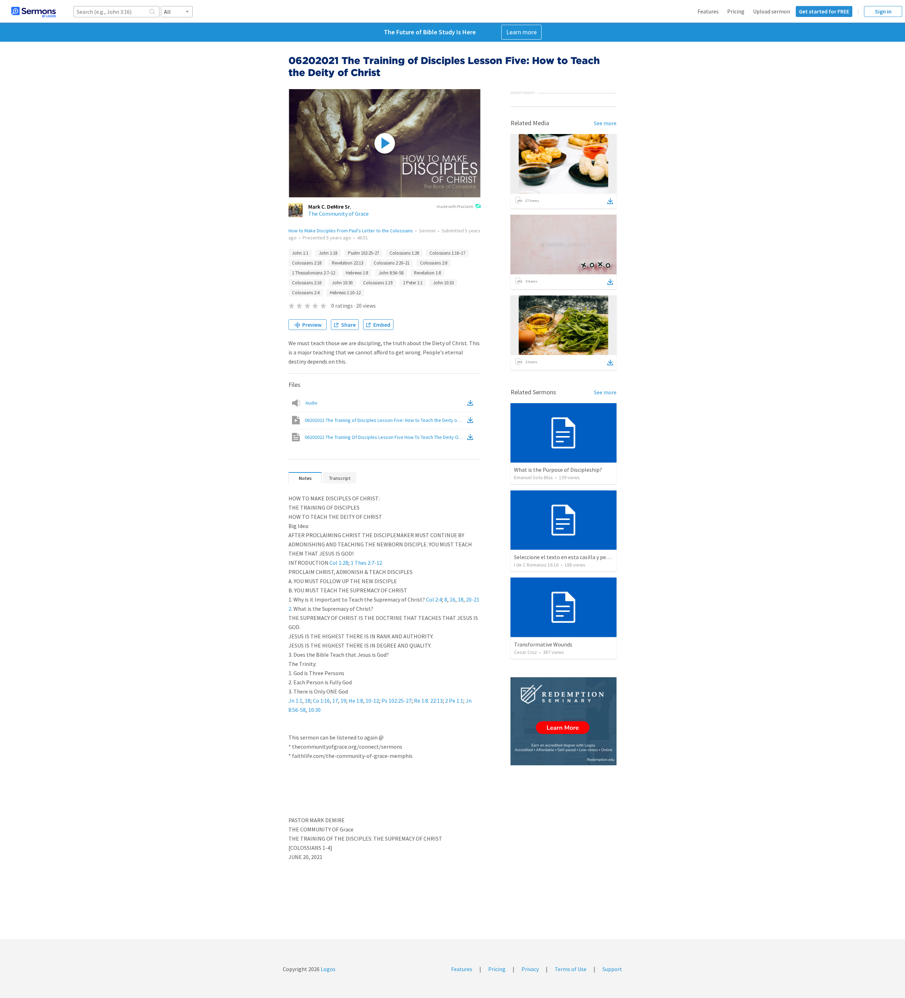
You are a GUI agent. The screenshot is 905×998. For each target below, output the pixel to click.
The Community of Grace (338, 213)
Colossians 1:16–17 (447, 253)
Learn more (521, 32)
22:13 (436, 700)
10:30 (314, 709)
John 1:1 (300, 253)
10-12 (372, 700)
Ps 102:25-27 (396, 700)
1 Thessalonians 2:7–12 (313, 273)
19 (343, 700)
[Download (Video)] (471, 420)
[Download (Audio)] (471, 403)
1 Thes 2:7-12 (366, 562)
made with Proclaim (455, 206)
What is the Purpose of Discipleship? (558, 469)
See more (605, 123)
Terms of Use (570, 969)
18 (460, 599)
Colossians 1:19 (377, 283)
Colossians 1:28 (404, 253)
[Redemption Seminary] (563, 721)
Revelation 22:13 (347, 263)
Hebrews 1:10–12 (345, 293)
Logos (327, 969)
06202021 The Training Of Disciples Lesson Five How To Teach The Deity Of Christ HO (385, 437)
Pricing (736, 11)
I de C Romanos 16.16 (536, 565)
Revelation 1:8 (427, 273)
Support (612, 969)
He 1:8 (356, 700)
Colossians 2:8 (433, 263)
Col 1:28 (338, 562)
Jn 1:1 (295, 700)
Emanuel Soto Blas (533, 477)
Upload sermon (771, 11)
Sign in (883, 11)
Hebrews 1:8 (357, 273)
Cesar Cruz (525, 652)
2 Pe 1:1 (454, 700)
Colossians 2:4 (305, 293)
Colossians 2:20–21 (391, 263)
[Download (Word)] (471, 437)
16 (452, 599)
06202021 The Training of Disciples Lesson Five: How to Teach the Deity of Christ (385, 420)
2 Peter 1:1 (412, 283)
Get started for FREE (824, 11)
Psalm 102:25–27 (363, 253)
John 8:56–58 (391, 273)
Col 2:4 (434, 599)
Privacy (530, 969)
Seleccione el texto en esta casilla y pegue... (566, 557)
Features (708, 11)
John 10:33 (443, 283)
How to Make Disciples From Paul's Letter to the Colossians (350, 230)
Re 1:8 (421, 700)
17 (335, 700)
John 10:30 (342, 283)
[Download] (610, 201)
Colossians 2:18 (306, 263)
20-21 (472, 599)
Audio (311, 403)
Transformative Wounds (543, 644)
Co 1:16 (321, 700)
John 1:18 (328, 253)
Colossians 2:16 (306, 283)
